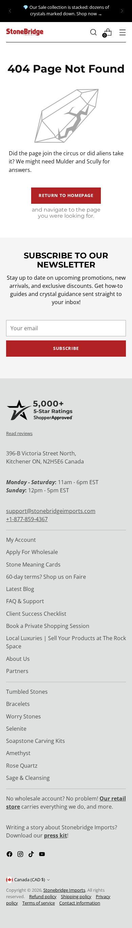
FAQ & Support (25, 601)
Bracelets (18, 704)
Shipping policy (76, 897)
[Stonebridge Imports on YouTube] (43, 855)
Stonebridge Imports (64, 890)
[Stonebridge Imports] (24, 32)
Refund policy (43, 897)
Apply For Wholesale (32, 552)
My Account (21, 540)
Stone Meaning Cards (33, 564)
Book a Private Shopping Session (47, 626)
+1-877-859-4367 (27, 519)
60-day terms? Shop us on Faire (46, 576)
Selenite (16, 728)
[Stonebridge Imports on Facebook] (10, 855)
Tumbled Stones (27, 691)
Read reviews (19, 433)
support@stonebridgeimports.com (50, 511)
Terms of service (38, 903)
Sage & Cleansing (28, 778)
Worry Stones (23, 716)
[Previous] (10, 11)
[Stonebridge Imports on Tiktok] (32, 855)
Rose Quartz (22, 765)
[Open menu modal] (122, 32)
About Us (18, 659)
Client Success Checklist (36, 613)
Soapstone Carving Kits (35, 741)
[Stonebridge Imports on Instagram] (21, 855)
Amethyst (18, 753)
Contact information (79, 903)
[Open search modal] (93, 32)
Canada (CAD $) (29, 880)
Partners (17, 671)
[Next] (121, 11)
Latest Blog (20, 589)
